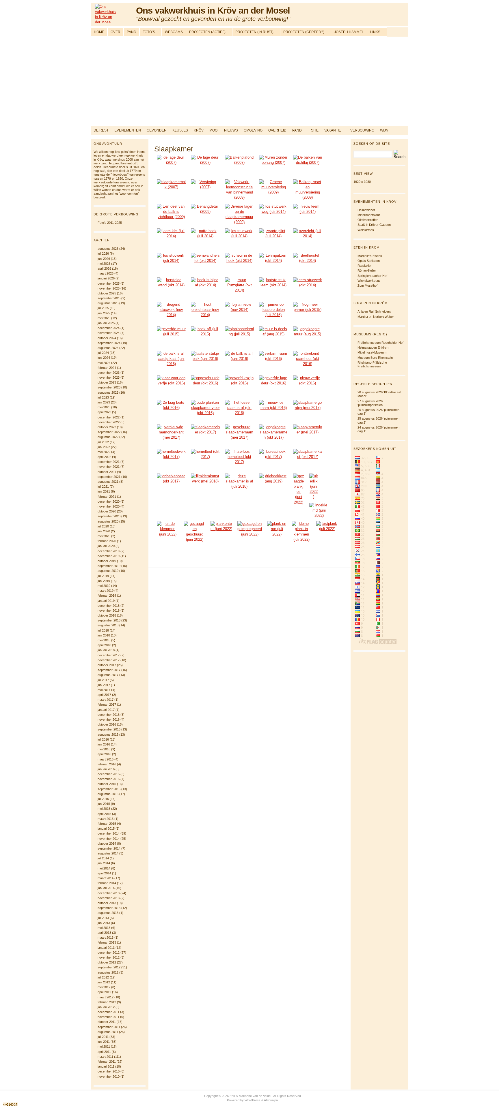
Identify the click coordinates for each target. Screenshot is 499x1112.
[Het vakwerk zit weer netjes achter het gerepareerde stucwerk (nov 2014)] (205, 313)
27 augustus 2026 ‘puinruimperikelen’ (370, 403)
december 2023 (109, 372)
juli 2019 (103, 576)
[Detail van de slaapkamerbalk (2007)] (171, 190)
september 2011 (109, 1027)
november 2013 (109, 898)
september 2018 (109, 620)
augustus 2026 (108, 248)
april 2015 (104, 814)
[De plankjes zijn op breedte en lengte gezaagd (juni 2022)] (298, 489)
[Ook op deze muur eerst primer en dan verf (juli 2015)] (307, 313)
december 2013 (109, 893)
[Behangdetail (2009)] (205, 215)
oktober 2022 (107, 427)
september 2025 (109, 298)
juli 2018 (103, 630)
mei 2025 (104, 318)
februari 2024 (107, 367)
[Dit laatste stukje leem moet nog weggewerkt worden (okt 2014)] (273, 288)
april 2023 (104, 412)
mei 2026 (104, 263)
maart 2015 (105, 818)
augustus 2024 (108, 348)
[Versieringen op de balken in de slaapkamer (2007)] (205, 190)
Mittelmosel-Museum (372, 352)
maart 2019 (105, 590)
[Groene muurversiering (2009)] (273, 190)
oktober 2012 (107, 962)
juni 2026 (104, 258)
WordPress (252, 1100)
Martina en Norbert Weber (376, 316)
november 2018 (109, 610)
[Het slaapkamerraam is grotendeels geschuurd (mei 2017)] (239, 435)
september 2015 (109, 789)
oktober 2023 (107, 382)
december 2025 (109, 283)
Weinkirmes (366, 230)
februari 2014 (107, 883)
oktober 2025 (107, 293)
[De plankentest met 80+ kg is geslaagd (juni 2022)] (221, 528)
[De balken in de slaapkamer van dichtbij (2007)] (307, 165)
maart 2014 (105, 878)
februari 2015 (107, 823)
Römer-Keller (367, 270)
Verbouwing (362, 130)
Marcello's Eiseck (370, 256)
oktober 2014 (107, 843)
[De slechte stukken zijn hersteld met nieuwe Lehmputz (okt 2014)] (171, 288)
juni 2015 (104, 803)
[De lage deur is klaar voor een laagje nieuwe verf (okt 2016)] (171, 386)
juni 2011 (104, 1041)
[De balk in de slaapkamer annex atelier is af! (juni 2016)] (239, 362)
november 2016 (109, 719)
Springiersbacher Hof (372, 275)
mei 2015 (104, 808)
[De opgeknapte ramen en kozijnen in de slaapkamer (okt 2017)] (273, 435)
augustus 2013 (108, 912)
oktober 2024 (107, 338)
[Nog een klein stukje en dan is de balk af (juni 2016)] (205, 362)
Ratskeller (365, 265)
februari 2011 (107, 1061)
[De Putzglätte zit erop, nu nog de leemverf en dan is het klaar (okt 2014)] (205, 288)
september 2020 (109, 516)
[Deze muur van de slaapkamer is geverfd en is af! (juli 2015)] (171, 337)
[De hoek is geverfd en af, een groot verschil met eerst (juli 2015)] (205, 337)
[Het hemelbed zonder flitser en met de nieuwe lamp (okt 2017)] (239, 460)
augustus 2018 (108, 625)
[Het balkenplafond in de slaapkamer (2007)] (239, 165)
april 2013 (104, 932)
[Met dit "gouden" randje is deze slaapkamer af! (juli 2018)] (239, 484)
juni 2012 (104, 982)
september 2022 (109, 432)
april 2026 (104, 268)
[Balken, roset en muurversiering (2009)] (307, 190)
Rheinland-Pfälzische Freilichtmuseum (372, 364)
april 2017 (104, 694)
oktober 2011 (107, 1021)
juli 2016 (103, 739)
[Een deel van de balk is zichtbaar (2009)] (171, 215)
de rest (101, 130)
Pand (297, 130)
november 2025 (109, 288)
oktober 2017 (107, 665)
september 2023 (109, 387)
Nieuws (231, 130)
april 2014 (104, 873)
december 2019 (109, 551)
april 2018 (104, 645)
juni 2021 (104, 491)
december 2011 (108, 1012)
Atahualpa (271, 1100)
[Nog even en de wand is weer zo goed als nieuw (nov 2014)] (239, 313)
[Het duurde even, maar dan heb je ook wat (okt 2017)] (205, 460)
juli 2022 (103, 442)
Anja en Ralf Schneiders (374, 311)
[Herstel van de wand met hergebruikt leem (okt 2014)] (205, 264)
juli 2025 (103, 308)
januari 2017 (106, 709)
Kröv (199, 130)
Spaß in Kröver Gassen (374, 224)
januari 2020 (106, 546)
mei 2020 (104, 536)
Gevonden (157, 130)
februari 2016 (107, 764)
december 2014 (109, 833)
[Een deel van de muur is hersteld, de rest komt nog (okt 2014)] (307, 264)
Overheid (277, 130)
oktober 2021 (107, 472)
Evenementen (127, 130)
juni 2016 (104, 744)
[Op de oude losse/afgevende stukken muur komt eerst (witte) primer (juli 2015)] (273, 313)
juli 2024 (103, 352)
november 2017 (109, 660)
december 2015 (109, 774)
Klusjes (180, 130)
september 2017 (109, 670)
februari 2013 (107, 942)
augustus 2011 (108, 1032)
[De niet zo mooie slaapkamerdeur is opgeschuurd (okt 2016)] (205, 386)
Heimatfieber (366, 210)
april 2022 (104, 457)
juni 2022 (104, 447)
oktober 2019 (107, 561)
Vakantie (332, 130)
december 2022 (109, 417)
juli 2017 (103, 680)
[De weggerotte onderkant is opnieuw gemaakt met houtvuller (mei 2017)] (171, 435)
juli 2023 (103, 397)
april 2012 (104, 992)
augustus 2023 (108, 392)
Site (315, 130)
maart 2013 (105, 937)
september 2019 (109, 566)
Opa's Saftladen (369, 260)
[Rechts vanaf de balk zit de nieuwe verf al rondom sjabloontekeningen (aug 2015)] (307, 337)
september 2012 (109, 967)
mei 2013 (104, 927)
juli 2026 (103, 253)
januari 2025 (106, 323)
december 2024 (109, 328)
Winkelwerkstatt (369, 280)
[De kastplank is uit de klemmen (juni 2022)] (167, 529)
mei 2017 (104, 690)
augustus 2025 (108, 303)
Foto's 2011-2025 (110, 222)
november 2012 (109, 957)
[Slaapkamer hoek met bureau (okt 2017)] (273, 460)
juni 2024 (104, 357)
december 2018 (109, 605)
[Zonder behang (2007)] (273, 165)
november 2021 (109, 466)
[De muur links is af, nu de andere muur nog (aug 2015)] (273, 337)
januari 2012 (106, 1007)
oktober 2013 (107, 903)
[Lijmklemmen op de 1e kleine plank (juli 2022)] (301, 531)
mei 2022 (104, 452)
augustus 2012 (108, 972)
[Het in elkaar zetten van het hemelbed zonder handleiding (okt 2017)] (171, 460)
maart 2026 (105, 273)
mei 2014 (104, 868)
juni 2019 (104, 581)
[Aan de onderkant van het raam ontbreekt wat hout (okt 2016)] (307, 362)
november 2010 (109, 1076)
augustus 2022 (108, 437)
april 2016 (104, 754)
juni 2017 (104, 685)
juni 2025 (104, 313)
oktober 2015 (107, 784)
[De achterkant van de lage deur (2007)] (205, 165)
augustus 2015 (108, 794)
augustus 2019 (108, 570)
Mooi (213, 130)
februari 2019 (107, 595)
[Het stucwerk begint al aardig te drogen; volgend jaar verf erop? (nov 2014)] (171, 313)
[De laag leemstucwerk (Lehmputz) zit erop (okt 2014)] (307, 288)
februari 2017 (107, 704)
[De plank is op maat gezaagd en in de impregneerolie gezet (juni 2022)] (249, 529)
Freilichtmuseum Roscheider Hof (380, 342)
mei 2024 (104, 363)
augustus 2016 (108, 734)
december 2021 (109, 461)
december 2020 (109, 501)
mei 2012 (104, 987)
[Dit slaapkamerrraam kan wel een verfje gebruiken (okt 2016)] (273, 362)
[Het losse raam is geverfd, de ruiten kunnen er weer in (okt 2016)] (239, 411)
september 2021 (109, 476)
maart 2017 (105, 699)
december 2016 (109, 714)
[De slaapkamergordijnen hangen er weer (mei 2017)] (307, 411)
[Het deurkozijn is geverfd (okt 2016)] (239, 386)
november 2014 (109, 838)
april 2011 (104, 1051)
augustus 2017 (108, 675)
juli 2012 (103, 977)
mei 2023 (104, 407)
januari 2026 (106, 278)
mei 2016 (104, 749)
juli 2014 (103, 858)
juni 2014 (104, 863)
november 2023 (109, 377)
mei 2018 (104, 640)
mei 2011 (104, 1046)
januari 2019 (106, 600)
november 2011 (108, 1017)
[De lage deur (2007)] (171, 165)
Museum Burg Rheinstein (375, 357)
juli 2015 (103, 799)
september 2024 (109, 343)
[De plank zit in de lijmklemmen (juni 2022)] (319, 511)
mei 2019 (104, 585)
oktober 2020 (107, 511)
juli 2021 (103, 486)
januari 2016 (106, 769)
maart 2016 (105, 759)
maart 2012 (105, 997)
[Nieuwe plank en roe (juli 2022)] (276, 529)
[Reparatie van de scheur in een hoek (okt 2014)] (239, 264)
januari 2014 (106, 888)
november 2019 (109, 556)
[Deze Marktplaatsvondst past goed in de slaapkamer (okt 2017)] (307, 460)
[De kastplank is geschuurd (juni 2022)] (194, 531)
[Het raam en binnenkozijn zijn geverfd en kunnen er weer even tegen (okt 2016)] (307, 386)
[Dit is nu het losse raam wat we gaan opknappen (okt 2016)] (273, 411)
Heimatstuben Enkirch (373, 347)
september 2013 (109, 908)
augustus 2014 (108, 853)
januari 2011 (106, 1066)
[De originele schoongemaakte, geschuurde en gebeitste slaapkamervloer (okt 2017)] (205, 435)
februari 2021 (107, 496)
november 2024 (109, 333)
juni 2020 (104, 531)
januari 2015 (106, 828)
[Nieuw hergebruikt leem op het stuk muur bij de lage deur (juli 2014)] (307, 215)
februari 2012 (107, 1002)
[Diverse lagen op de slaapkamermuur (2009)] (239, 215)
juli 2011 (103, 1036)
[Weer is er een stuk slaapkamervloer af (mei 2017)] (307, 435)
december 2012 (109, 952)
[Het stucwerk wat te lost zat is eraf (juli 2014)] (273, 215)
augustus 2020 (108, 521)
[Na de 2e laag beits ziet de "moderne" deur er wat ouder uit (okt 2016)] (171, 411)
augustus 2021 (108, 481)
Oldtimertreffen (368, 219)
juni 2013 (104, 923)
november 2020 (109, 506)
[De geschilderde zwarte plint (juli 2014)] (273, 239)
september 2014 (109, 848)
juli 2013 (103, 918)
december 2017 (109, 655)
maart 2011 (105, 1056)
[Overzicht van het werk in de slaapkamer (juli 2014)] (307, 239)
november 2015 (109, 779)
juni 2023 (104, 402)
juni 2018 (104, 635)
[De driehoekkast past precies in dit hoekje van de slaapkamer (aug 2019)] (273, 484)
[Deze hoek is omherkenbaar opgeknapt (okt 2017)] (171, 484)
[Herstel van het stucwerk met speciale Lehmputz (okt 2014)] (273, 264)
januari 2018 (106, 650)
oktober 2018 (107, 615)
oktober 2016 (107, 724)
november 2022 (109, 422)
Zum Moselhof (367, 285)
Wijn (384, 130)
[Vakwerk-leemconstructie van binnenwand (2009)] (239, 190)
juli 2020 (103, 526)
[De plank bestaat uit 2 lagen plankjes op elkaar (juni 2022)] (313, 487)
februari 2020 (107, 541)
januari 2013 (106, 947)
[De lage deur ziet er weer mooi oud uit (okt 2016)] (273, 386)
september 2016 (109, 729)
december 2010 (109, 1071)
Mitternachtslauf (369, 215)
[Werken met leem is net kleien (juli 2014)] (171, 239)
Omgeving (253, 130)
